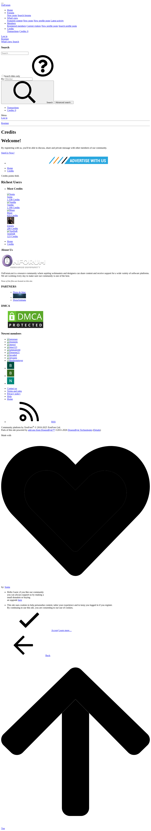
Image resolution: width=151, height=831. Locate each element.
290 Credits (12, 228)
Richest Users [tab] (11, 182)
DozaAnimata (19, 300)
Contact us (12, 388)
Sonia (7, 587)
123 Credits (12, 236)
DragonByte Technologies (80, 430)
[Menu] (2, 3)
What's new (12, 18)
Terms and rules (14, 391)
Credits (10, 28)
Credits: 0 (23, 31)
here (20, 600)
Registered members (16, 26)
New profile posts (42, 20)
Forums (10, 12)
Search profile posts (68, 26)
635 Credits (12, 215)
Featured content (15, 20)
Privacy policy (13, 394)
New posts (12, 15)
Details (97, 430)
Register (5, 123)
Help (9, 396)
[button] (43, 76)
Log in (4, 118)
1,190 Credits (13, 207)
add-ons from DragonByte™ (41, 430)
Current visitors (34, 26)
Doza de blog (19, 292)
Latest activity (57, 20)
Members (11, 23)
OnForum (5, 5)
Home (10, 10)
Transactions (13, 31)
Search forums (24, 15)
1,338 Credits (13, 199)
